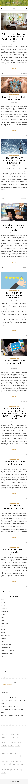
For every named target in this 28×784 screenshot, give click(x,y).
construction (4, 608)
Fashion (3, 614)
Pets (2, 662)
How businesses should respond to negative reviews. (14, 363)
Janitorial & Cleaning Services (7, 653)
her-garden (5, 753)
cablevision (5, 737)
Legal (2, 656)
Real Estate (4, 665)
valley (13, 769)
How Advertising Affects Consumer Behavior (14, 98)
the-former (22, 766)
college (4, 739)
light (18, 756)
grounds (21, 750)
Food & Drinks (4, 623)
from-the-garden (6, 748)
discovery (13, 742)
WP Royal (17, 781)
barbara (22, 731)
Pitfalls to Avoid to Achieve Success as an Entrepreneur (14, 160)
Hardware (3, 638)
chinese (12, 737)
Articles (3, 599)
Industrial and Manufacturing (7, 650)
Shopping (3, 668)
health (2, 641)
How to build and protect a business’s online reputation (14, 227)
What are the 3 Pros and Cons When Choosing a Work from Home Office (14, 36)
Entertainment (4, 611)
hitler (17, 753)
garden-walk (5, 750)
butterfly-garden (15, 734)
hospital (4, 756)
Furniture (3, 626)
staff (15, 766)
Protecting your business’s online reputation (14, 295)
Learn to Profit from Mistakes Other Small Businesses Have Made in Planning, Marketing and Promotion (14, 413)
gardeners (13, 750)
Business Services (14, 31)
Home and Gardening (6, 644)
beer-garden (5, 734)
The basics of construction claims (14, 506)
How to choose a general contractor (14, 550)
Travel (2, 674)
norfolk (11, 758)
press (13, 764)
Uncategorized (4, 677)
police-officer (6, 764)
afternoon (5, 731)
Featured (3, 617)
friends (17, 745)
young (3, 772)
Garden (3, 629)
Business (3, 602)
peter (12, 761)
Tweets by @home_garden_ (7, 684)
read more (14, 68)
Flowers (3, 620)
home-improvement (5, 647)
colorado (11, 739)
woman (19, 769)
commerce (18, 739)
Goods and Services (5, 635)
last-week (11, 756)
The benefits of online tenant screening (14, 462)
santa (3, 766)
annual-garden (14, 731)
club (18, 737)
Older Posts (6, 591)
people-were (5, 761)
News (2, 659)
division (20, 742)
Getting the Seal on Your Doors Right (9, 706)
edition (4, 745)
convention (5, 742)
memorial (4, 758)
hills (11, 753)
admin (3, 73)
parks (17, 758)
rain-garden (20, 764)
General (3, 632)
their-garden (5, 769)
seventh (10, 766)
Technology (4, 671)
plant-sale (19, 761)
